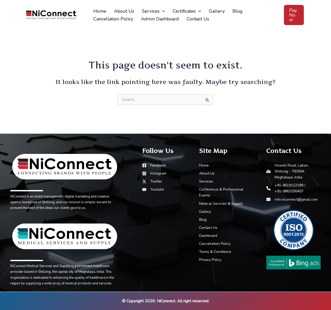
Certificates (184, 11)
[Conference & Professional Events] (226, 192)
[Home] (204, 165)
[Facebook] (154, 165)
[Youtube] (153, 189)
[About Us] (207, 173)
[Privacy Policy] (210, 260)
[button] (162, 11)
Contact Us (198, 19)
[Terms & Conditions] (215, 252)
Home (99, 11)
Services (151, 11)
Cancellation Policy (113, 19)
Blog (237, 11)
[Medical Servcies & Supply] (221, 204)
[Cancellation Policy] (214, 244)
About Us (124, 11)
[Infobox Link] (64, 179)
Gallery (217, 11)
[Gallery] (205, 212)
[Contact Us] (208, 228)
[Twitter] (152, 181)
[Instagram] (154, 173)
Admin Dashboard (160, 19)
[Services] (206, 181)
